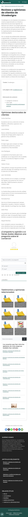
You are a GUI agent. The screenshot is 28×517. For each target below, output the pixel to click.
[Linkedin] (19, 429)
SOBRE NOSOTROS (8, 500)
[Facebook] (6, 429)
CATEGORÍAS (7, 495)
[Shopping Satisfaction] (6, 2)
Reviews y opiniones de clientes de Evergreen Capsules (11, 351)
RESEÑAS (6, 498)
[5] (12, 275)
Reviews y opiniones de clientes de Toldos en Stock (13, 371)
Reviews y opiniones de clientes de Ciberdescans (11, 378)
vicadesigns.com (17, 90)
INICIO (5, 493)
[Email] (22, 429)
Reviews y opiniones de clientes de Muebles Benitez (14, 358)
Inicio (2, 6)
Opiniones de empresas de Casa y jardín (14, 6)
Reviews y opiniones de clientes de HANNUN (14, 408)
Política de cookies (17, 513)
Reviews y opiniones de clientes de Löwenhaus (11, 391)
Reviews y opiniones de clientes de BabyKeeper (11, 397)
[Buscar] (24, 339)
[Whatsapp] (11, 429)
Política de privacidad (14, 514)
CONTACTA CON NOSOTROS (11, 502)
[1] (2, 275)
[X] (9, 429)
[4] (10, 275)
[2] (5, 275)
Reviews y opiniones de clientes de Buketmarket (11, 414)
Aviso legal (9, 513)
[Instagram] (14, 429)
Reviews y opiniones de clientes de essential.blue (11, 364)
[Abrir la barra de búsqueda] (19, 2)
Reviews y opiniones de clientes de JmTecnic (11, 384)
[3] (7, 275)
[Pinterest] (16, 429)
